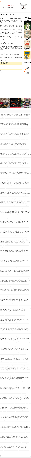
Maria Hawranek (5, 279)
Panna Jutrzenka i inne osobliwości (3, 319)
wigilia (9, 417)
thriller (23, 398)
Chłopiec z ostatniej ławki (23, 153)
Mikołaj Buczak (8, 290)
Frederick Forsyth (25, 193)
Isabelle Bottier (13, 211)
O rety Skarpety (26, 308)
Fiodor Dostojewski (2, 192)
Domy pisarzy (14, 172)
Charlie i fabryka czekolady (16, 152)
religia (16, 349)
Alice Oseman (1, 124)
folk (15, 192)
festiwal (21, 191)
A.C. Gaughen (25, 114)
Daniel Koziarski (26, 163)
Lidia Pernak (18, 261)
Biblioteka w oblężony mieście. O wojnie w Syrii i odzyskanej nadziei (17, 144)
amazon (1, 125)
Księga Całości (6, 251)
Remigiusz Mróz (19, 349)
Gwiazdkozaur (9, 203)
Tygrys (10, 406)
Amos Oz (16, 125)
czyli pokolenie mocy (19, 162)
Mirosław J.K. (12, 291)
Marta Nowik (10, 281)
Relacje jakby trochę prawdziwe (11, 349)
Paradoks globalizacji (14, 319)
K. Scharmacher (21, 230)
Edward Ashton (5, 182)
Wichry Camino (6, 416)
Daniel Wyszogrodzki (11, 164)
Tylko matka (13, 406)
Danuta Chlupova (22, 164)
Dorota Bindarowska (29, 173)
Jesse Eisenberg (24, 222)
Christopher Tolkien (15, 154)
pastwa (27, 319)
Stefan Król (22, 378)
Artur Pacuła (5, 134)
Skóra (19, 369)
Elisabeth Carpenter (27, 183)
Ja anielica (6, 213)
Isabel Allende (9, 211)
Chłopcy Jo (13, 153)
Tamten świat (5, 396)
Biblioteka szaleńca (7, 144)
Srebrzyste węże (13, 377)
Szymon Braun (12, 388)
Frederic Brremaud (20, 193)
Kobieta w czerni (16, 242)
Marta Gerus (1, 281)
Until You (22, 408)
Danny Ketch (19, 164)
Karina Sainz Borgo (24, 231)
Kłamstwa (26, 241)
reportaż (28, 349)
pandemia (19, 318)
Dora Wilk (22, 173)
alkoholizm (21, 124)
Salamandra (17, 358)
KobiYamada (29, 242)
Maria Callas (1, 279)
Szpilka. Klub (23, 387)
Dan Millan (20, 163)
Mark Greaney (25, 280)
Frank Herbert (12, 193)
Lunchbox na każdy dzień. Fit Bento (5, 269)
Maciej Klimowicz (2, 271)
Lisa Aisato (24, 262)
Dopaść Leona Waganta (18, 173)
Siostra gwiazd (8, 368)
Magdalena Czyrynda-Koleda (16, 271)
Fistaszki (6, 192)
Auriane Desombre (22, 135)
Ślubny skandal (24, 388)
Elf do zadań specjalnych (16, 183)
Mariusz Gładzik (14, 280)
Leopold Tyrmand (22, 260)
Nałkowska (8, 300)
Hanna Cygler (24, 203)
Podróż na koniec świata (2, 329)
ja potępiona (18, 213)
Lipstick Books (20, 262)
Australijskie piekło (27, 135)
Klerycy (18, 241)
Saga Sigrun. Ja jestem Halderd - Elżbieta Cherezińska (27, 39)
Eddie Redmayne (23, 181)
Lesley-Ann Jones (26, 260)
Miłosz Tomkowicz (6, 291)
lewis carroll (5, 261)
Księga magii (13, 251)
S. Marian (12, 358)
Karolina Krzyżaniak (22, 232)
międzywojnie (15, 289)
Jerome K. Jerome (2, 222)
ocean (13, 309)
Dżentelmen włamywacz (8, 181)
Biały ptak (13, 143)
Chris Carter (7, 154)
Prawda (8, 338)
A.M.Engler (1, 115)
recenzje (21, 348)
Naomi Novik (15, 300)
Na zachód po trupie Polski (8, 299)
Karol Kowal (11, 232)
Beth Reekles (21, 142)
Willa (10, 418)
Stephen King (16, 379)
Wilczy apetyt (1, 418)
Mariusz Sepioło (18, 280)
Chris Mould (11, 154)
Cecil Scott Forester (7, 152)
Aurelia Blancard (8, 135)
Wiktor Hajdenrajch (17, 417)
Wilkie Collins (5, 418)
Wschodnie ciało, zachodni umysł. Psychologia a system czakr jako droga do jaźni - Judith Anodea (27, 49)
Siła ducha (18, 367)
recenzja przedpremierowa (17, 348)
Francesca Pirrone (2, 193)
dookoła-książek (10, 173)
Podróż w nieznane (8, 329)
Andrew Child (23, 125)
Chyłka (18, 154)
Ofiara (24, 310)
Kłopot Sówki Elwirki (2, 242)
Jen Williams (11, 221)
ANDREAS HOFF (19, 125)
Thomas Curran (19, 398)
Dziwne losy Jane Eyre (2, 181)
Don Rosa (22, 172)
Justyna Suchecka (10, 230)
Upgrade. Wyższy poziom (26, 408)
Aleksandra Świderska (17, 123)
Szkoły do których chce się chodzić (4, 387)
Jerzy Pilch (16, 222)
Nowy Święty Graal (15, 308)
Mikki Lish (5, 290)
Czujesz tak (1, 162)
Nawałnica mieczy (17, 301)
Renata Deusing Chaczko (23, 349)
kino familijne (1, 240)
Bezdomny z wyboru (6, 143)
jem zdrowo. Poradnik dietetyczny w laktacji (4, 221)
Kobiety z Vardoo (25, 242)
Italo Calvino (26, 211)
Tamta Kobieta (1, 396)
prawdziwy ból (11, 338)
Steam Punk (19, 378)
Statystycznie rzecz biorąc (12, 378)
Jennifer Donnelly (23, 221)
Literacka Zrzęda (27, 69)
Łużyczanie (17, 270)
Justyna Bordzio (6, 230)
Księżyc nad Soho (5, 252)
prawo (14, 338)
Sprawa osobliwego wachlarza (3, 377)
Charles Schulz (11, 152)
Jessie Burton (28, 222)
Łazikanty (27, 269)
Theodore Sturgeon (15, 398)
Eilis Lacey (28, 182)
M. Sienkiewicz (23, 270)
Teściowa (17, 397)
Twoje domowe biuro (7, 406)
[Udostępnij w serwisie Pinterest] (6, 70)
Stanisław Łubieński (27, 377)
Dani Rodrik (23, 163)
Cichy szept (29, 154)
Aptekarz (15, 133)
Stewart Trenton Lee (27, 379)
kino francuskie (5, 240)
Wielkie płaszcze (22, 416)
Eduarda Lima (1, 182)
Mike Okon (28, 289)
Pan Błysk (16, 318)
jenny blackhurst (28, 221)
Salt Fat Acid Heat (20, 358)
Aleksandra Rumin (7, 123)
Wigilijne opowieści (12, 417)
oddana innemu (10, 310)
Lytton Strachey (19, 269)
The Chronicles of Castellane (25, 397)
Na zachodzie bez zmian (2, 299)
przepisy (12, 340)
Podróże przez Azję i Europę (13, 329)
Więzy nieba (6, 417)
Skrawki (26, 369)
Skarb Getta (23, 368)
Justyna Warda (14, 230)
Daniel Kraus (1, 164)
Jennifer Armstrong (15, 221)
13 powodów (5, 114)
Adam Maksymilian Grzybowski (15, 115)
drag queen (13, 174)
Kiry (14, 240)
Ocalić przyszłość (10, 309)
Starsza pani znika (6, 378)
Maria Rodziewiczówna (22, 279)
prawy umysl (16, 338)
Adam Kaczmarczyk (9, 115)
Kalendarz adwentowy (5, 231)
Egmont (25, 182)
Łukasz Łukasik (11, 270)
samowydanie (1, 359)
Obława (29, 308)
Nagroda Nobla (20, 299)
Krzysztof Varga (2, 250)
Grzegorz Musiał (10, 201)
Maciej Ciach (27, 270)
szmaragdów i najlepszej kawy (16, 387)
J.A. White (28, 212)
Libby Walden (10, 261)
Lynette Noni (15, 269)
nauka (10, 301)
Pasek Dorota (24, 319)
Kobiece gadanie (12, 242)
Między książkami (8, 289)
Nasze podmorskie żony (2, 301)
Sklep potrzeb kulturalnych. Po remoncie (10, 369)
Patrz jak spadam (22, 320)
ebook (13, 181)
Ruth (25, 357)
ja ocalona (15, 213)
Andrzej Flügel (26, 125)
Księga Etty (10, 251)
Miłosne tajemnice (2, 291)
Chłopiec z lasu (18, 153)
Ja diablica (9, 213)
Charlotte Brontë (7, 153)
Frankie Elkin (16, 193)
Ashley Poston (13, 134)
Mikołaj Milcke (15, 290)
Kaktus (1, 231)
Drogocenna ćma (28, 174)
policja (6, 330)
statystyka (16, 378)
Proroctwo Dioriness (10, 339)
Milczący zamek (19, 290)
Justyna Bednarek (2, 230)
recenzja (9, 348)
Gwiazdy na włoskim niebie (14, 203)
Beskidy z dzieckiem (2, 142)
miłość (10, 291)
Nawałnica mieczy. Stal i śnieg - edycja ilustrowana (25, 301)
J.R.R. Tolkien (1, 213)
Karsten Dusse (26, 232)
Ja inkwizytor (12, 213)
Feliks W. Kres (6, 191)
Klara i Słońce (19, 240)
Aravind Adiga (18, 133)
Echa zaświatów (16, 181)
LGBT (8, 261)
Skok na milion (16, 369)
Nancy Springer (11, 300)
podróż (27, 328)
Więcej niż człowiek (2, 417)
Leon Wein (14, 260)
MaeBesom (9, 271)
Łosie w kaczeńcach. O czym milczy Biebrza (4, 270)
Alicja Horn (9, 124)
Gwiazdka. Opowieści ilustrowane (3, 203)
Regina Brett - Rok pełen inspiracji (3, 349)
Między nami (12, 289)
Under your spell (15, 408)
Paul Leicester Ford (27, 320)
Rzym (10, 358)
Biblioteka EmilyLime (24, 143)
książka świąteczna (2, 251)
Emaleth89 (28, 67)
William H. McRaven (20, 418)
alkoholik (18, 124)
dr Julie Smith (9, 174)
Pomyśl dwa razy (22, 330)
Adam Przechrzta (27, 115)
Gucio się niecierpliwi (2, 202)
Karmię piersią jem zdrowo (3, 232)
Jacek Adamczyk (24, 213)
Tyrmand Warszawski (7, 407)
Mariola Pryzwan (2, 280)
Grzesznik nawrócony (23, 201)
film (23, 191)
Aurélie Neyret (18, 135)
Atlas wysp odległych (26, 134)
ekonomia (5, 183)
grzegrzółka (18, 201)
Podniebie (24, 328)
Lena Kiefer (11, 260)
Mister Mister (20, 291)
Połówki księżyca (14, 330)
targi (7, 396)
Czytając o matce (9, 163)
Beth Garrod (11, 142)
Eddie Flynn (20, 181)
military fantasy (23, 290)
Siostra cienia (4, 368)
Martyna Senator (25, 281)
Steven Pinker (23, 379)
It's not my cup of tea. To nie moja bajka (20, 211)
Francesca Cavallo (25, 192)
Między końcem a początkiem (3, 289)
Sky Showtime (28, 369)
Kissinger (16, 240)
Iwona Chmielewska (9, 212)
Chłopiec (15, 153)
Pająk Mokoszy (1, 318)
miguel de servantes (20, 289)
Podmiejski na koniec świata (20, 328)
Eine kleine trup (2, 183)
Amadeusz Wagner (26, 124)
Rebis (6, 348)
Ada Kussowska (4, 115)
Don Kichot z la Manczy (18, 172)
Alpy (23, 124)
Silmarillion (14, 367)
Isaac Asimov (6, 211)
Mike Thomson (1, 290)
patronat (10, 320)
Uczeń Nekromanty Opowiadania (3, 408)
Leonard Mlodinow (17, 260)
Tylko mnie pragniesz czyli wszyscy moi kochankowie (25, 406)
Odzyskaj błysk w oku (21, 310)
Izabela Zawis (25, 212)
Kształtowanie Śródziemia (15, 252)
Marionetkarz (6, 280)
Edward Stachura (15, 182)
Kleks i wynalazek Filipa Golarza (13, 241)
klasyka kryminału (26, 240)
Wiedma (15, 416)
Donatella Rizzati (2, 173)
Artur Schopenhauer (9, 134)
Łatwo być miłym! (23, 269)
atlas (19, 134)
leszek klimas (1, 261)
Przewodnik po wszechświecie (24, 340)
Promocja (6, 339)
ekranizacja (8, 183)
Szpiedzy (21, 387)
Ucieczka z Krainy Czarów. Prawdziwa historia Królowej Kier (16, 407)
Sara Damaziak (22, 359)
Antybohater (9, 133)
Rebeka (1, 348)
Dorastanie (25, 173)
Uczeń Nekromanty (24, 407)
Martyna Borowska (21, 281)
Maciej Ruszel (6, 271)
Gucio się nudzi (7, 202)
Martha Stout (13, 281)
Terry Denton (10, 397)
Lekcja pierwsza (7, 260)
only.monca (27, 72)
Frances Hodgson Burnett (19, 192)
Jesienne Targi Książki (20, 222)
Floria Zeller (13, 192)
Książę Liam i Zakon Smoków (7, 250)
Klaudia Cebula (27, 68)
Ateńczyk (17, 134)
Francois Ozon (8, 193)
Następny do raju (18, 300)
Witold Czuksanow (28, 418)
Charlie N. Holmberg (2, 153)
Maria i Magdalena (10, 279)
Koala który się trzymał (7, 242)
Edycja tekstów (19, 182)
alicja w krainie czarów (13, 124)
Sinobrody (1, 368)
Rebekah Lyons (4, 348)
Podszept (18, 329)
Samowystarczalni (6, 359)
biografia (25, 144)
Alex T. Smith (28, 123)
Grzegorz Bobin (2, 201)
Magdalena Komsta (25, 271)
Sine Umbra (27, 367)
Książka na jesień (21, 250)
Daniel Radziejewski (6, 164)
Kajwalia (27, 230)
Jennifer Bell (19, 221)
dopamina (14, 173)
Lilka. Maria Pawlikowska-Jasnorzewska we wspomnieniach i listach (7, 262)
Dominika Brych (5, 172)
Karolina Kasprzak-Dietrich (16, 232)
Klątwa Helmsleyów (7, 241)
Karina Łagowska (19, 231)
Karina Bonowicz (15, 231)
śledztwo (16, 388)
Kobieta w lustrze (21, 242)
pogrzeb (3, 330)
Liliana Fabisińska (21, 261)
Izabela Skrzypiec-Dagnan (20, 212)
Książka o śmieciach (26, 250)
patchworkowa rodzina (2, 320)
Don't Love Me (25, 172)
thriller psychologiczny (26, 398)
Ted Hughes (21, 396)
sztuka (1, 388)
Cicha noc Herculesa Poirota (25, 154)
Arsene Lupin (1, 134)
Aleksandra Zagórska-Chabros (23, 123)
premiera (1, 339)
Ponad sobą (26, 330)
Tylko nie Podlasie (2, 407)
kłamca (23, 241)
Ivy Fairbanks (1, 212)
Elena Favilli (11, 183)
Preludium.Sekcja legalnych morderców (26, 338)
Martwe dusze (16, 281)
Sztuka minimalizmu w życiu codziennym (7, 388)
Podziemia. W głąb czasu (21, 329)
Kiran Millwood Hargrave (10, 240)
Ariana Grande (21, 133)
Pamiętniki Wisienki (12, 318)
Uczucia (8, 408)
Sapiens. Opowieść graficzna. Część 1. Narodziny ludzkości (14, 359)
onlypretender (27, 73)
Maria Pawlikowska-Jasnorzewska (15, 279)
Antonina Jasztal (5, 133)
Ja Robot (21, 213)
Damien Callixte (16, 163)
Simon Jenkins (24, 367)
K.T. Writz (25, 230)
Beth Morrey (15, 142)
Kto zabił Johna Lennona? (20, 252)
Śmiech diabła (28, 388)
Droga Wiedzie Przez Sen (23, 174)
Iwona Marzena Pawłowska (14, 212)
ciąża (20, 154)
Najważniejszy (1, 300)
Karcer (12, 231)
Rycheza (27, 357)
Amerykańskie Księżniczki (12, 125)
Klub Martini (21, 241)
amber (8, 125)
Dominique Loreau (10, 172)
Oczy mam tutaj (24, 309)
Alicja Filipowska (5, 124)
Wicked (9, 416)
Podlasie (15, 328)
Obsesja (3, 309)
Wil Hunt (29, 417)
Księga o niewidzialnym (17, 251)
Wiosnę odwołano (24, 418)
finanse (28, 191)
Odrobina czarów (14, 310)
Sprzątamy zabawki (9, 377)
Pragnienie (5, 338)
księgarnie (27, 251)
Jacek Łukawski (28, 213)
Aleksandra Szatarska (11, 123)
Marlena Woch (29, 280)
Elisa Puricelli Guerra (22, 183)
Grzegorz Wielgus (15, 201)
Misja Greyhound (16, 291)
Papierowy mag (9, 319)
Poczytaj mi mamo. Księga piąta (3, 328)
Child (10, 153)
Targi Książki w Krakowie (11, 396)
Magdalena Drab (21, 271)
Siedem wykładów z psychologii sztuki (4, 367)
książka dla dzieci (12, 250)
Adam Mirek (23, 115)
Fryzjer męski (28, 193)
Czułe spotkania (5, 162)
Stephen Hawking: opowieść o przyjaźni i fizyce (9, 379)
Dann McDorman (15, 164)
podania (8, 328)
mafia (11, 271)
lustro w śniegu (11, 269)
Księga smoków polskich (22, 251)
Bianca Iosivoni (19, 143)
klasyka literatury (2, 241)
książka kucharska (17, 250)
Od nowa (7, 310)
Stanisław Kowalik (22, 377)
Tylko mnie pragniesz (17, 406)
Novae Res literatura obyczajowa (3, 308)
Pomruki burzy (18, 330)
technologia (18, 396)
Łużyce (14, 270)
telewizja (24, 396)
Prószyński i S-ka (14, 339)
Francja (6, 193)
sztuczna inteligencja (28, 387)
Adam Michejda (20, 115)
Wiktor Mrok (21, 417)
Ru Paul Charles (2, 357)
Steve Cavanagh (19, 379)
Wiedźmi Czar (18, 416)
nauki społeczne (13, 301)
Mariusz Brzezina (10, 280)
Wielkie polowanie (26, 416)
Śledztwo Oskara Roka (20, 388)
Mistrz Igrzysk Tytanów (24, 291)
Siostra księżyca (12, 368)
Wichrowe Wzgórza (2, 416)
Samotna (27, 358)
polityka (8, 330)
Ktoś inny (25, 252)
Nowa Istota (9, 308)
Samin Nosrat (24, 358)
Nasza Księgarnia (25, 300)
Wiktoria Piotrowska (25, 417)
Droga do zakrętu (18, 174)
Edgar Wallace (27, 181)
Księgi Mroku (1, 252)
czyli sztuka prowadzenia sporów (25, 162)
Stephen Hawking (2, 379)
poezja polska (29, 329)
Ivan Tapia (29, 211)
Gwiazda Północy (24, 202)
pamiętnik (9, 318)
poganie (1, 330)
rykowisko (1, 358)
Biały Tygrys (16, 143)
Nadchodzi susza (13, 299)
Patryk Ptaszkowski (14, 320)
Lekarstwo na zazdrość (2, 260)
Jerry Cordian (6, 222)
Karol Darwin (8, 232)
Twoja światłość (2, 406)
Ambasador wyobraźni (5, 125)
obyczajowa (6, 309)
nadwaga (17, 299)
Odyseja (17, 310)
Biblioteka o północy (2, 144)
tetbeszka (20, 397)
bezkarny (10, 143)
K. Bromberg (18, 230)
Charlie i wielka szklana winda (23, 152)
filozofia (25, 191)
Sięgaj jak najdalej (11, 367)
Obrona (1, 309)
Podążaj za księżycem (12, 328)
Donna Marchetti (6, 173)
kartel (29, 232)
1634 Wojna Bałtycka (9, 114)
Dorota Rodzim (1, 174)
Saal (14, 358)
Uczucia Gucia (11, 408)
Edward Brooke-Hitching (10, 182)
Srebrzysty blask (18, 377)
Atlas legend (21, 134)
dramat (15, 174)
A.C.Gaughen (28, 114)
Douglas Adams (5, 174)
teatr (15, 396)
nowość (12, 308)
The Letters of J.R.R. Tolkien (7, 398)
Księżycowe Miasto (10, 252)
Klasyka (23, 240)
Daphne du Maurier (27, 164)
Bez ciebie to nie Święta (26, 142)
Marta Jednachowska (6, 281)
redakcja (24, 348)
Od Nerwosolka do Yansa (2, 310)
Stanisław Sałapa (2, 378)
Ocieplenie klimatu (16, 309)
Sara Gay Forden (26, 359)
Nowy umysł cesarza (20, 308)
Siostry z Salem (16, 368)
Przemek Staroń (18, 339)
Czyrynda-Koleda (2, 163)
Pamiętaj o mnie (5, 318)
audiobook (1, 135)
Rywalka (8, 358)
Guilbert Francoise (16, 202)
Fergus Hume (18, 191)
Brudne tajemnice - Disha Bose (27, 29)
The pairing (11, 398)
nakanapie (5, 300)
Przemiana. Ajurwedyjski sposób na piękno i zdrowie (5, 340)
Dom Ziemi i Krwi (2, 172)
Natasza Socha (7, 301)
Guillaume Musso (20, 202)
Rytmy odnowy (4, 358)
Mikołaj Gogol (12, 290)
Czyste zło (6, 163)
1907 (12, 114)
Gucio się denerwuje (28, 201)
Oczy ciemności (20, 309)
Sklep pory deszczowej (2, 369)
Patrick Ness (7, 320)
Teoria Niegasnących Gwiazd (3, 397)
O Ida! (23, 308)
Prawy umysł (20, 338)
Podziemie (26, 329)
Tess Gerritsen (14, 397)
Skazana (26, 368)
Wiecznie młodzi (12, 416)
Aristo (24, 133)
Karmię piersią (28, 231)
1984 (13, 114)
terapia (7, 397)
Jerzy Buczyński (12, 222)
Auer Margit (4, 135)
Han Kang (21, 203)
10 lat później (1, 114)
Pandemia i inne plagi (23, 318)
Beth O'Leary (18, 142)
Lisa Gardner (27, 262)
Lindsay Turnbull (16, 262)
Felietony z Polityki (2, 191)
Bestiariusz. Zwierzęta (7, 142)
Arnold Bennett (27, 133)
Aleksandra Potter (2, 123)
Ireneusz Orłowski (2, 211)
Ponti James (29, 330)
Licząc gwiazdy (14, 261)
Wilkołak (9, 418)
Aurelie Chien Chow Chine (13, 135)
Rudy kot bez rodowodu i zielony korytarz (17, 357)
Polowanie (11, 330)
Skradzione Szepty (22, 369)
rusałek (23, 357)
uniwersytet (19, 408)
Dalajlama (13, 163)
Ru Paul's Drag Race (6, 357)
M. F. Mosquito (20, 270)
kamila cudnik (9, 231)
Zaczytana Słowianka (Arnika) (27, 71)
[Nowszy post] (0, 90)
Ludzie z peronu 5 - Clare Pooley (27, 59)
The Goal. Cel (1, 398)
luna (0, 269)
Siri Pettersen (20, 368)
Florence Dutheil (9, 192)
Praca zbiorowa (2, 338)
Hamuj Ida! (18, 203)
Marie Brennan (26, 279)
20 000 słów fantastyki (17, 114)
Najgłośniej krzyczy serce (25, 299)
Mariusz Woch (21, 280)
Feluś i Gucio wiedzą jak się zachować (12, 191)
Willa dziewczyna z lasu (14, 418)
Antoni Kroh (1, 133)
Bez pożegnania (1, 143)
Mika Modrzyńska (24, 289)
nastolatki (22, 300)
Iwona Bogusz (5, 212)
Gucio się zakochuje (11, 202)
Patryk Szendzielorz (18, 320)
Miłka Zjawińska (27, 290)
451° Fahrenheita (21, 114)
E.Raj (11, 181)
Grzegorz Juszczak (6, 201)
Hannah (27, 203)
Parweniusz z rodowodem (19, 319)
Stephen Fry (26, 378)
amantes (29, 124)
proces (3, 339)
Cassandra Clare (2, 152)
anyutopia (12, 133)
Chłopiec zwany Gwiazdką (3, 154)
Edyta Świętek (22, 182)
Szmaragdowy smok (10, 387)
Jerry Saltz (9, 222)
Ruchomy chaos (10, 357)
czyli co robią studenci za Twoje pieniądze (12, 162)
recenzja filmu (12, 348)
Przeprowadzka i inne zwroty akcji (17, 340)
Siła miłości (21, 367)
